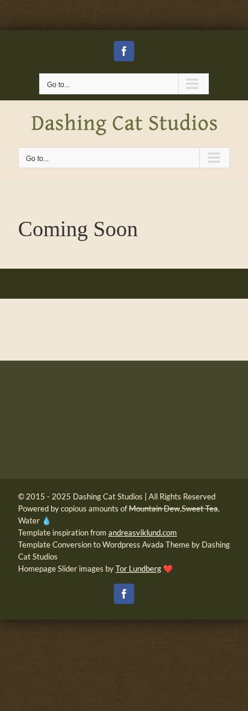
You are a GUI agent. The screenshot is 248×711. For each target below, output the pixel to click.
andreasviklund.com (142, 532)
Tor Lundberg (138, 568)
